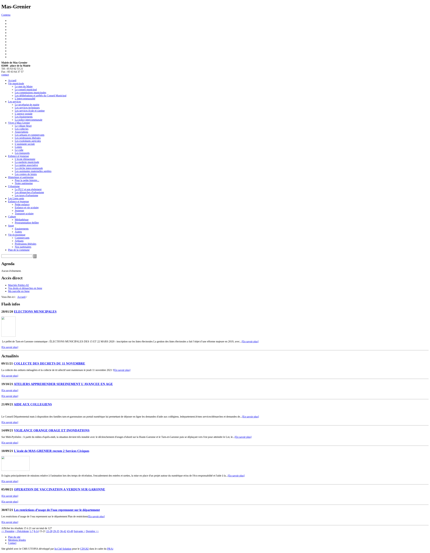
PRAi (110, 548)
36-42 (63, 531)
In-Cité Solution (62, 548)
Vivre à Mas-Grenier (19, 122)
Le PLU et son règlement (28, 189)
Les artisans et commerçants (29, 134)
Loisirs (18, 147)
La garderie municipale (27, 162)
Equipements (22, 228)
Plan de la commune (19, 249)
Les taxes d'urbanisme (26, 195)
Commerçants (22, 237)
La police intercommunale (28, 119)
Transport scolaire (24, 213)
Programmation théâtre (27, 222)
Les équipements (24, 116)
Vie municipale (16, 83)
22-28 (49, 531)
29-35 (56, 531)
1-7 (31, 531)
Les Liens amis (16, 198)
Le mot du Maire (24, 86)
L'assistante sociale (25, 144)
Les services (14, 101)
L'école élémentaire (25, 159)
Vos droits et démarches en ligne (25, 288)
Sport (11, 225)
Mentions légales (17, 540)
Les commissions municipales (30, 92)
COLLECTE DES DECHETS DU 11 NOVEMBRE (49, 363)
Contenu (5, 14)
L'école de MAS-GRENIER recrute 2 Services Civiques (51, 451)
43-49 (70, 531)
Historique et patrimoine (21, 177)
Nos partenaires (23, 246)
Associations (21, 131)
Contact (12, 543)
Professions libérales (25, 243)
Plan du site (14, 537)
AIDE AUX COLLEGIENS (33, 404)
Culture (12, 216)
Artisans (19, 240)
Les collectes (21, 128)
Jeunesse (19, 210)
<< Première (7, 531)
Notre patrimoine (24, 183)
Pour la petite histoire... (27, 180)
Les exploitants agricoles (28, 141)
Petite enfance (22, 204)
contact (5, 74)
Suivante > (79, 531)
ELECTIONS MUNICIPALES (35, 311)
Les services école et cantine (30, 110)
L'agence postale (23, 113)
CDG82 (84, 548)
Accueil (12, 80)
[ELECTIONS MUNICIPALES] (8, 335)
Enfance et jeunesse (18, 156)
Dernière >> (92, 531)
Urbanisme (14, 186)
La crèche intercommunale (29, 168)
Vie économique (16, 234)
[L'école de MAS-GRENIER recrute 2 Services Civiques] (15, 469)
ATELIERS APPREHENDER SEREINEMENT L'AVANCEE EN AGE (63, 384)
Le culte (19, 150)
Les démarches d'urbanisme (29, 192)
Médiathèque (22, 219)
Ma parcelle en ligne (19, 291)
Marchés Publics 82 (18, 285)
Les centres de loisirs (26, 174)
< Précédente (22, 531)
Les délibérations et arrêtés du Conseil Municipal (40, 95)
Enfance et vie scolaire (27, 207)
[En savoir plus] (250, 341)
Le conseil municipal (26, 89)
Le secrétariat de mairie (27, 104)
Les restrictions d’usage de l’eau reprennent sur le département (57, 510)
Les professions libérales (28, 137)
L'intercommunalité (25, 98)
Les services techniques (27, 107)
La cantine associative (26, 165)
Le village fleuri (23, 125)
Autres (18, 231)
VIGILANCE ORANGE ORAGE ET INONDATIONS (52, 430)
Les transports (22, 153)
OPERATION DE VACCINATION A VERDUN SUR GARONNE (59, 489)
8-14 (36, 531)
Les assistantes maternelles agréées (33, 171)
